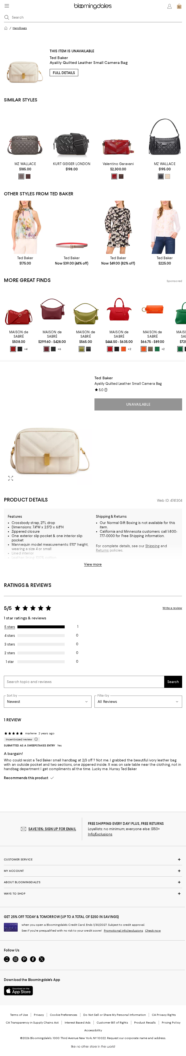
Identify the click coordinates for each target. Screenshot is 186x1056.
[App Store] (18, 990)
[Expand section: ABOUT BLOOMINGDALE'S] (93, 882)
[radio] (21, 176)
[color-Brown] (121, 176)
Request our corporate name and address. (136, 1038)
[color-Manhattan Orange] (123, 349)
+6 (59, 349)
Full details (64, 73)
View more (93, 564)
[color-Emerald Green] (180, 349)
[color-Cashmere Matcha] (150, 349)
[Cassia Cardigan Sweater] (164, 227)
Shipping (152, 546)
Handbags (20, 28)
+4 (25, 349)
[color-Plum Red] (46, 349)
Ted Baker (59, 57)
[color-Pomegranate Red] (110, 349)
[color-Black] (160, 176)
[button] (48, 430)
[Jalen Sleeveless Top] (25, 227)
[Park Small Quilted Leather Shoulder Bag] (164, 133)
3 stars (9, 644)
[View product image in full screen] (11, 478)
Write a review (172, 608)
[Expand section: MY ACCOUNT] (93, 870)
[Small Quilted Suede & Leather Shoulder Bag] (118, 133)
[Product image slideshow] (48, 430)
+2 (129, 349)
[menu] (7, 6)
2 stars (9, 653)
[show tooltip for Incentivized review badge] (35, 739)
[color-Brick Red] (13, 349)
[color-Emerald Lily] (157, 349)
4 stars (10, 636)
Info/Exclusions (100, 834)
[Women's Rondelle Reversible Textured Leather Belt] (71, 227)
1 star (10, 662)
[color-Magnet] (21, 176)
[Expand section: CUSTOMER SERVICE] (93, 859)
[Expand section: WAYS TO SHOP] (93, 893)
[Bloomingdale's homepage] (6, 28)
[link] (25, 171)
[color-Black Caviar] (19, 349)
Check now (153, 930)
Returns (102, 550)
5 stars (9, 627)
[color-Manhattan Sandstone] (143, 349)
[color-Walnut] (28, 176)
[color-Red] (114, 176)
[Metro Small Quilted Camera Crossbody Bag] (25, 133)
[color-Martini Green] (81, 349)
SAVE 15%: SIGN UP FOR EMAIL (52, 829)
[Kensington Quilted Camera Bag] (71, 133)
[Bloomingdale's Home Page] (93, 6)
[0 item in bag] (179, 6)
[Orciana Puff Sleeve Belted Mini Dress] (118, 227)
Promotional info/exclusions (123, 930)
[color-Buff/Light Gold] (167, 176)
